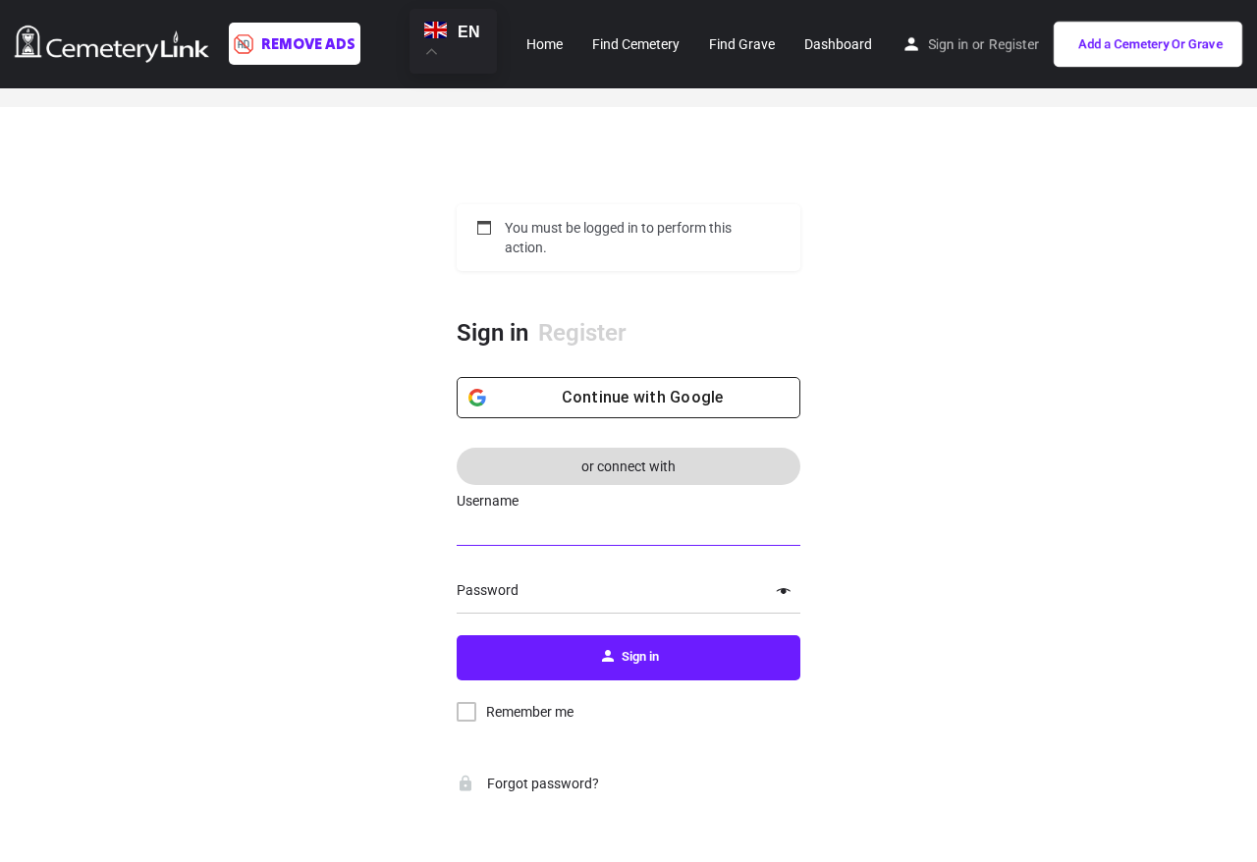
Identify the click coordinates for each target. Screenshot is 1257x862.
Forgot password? (541, 783)
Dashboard (838, 44)
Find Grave (742, 44)
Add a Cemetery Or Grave (1150, 43)
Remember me (530, 712)
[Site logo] (114, 42)
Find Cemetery (636, 44)
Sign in (948, 44)
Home (544, 44)
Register (1014, 44)
